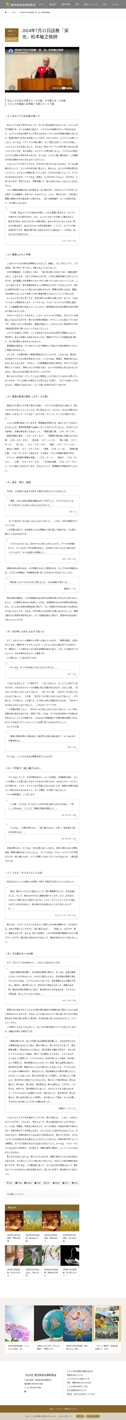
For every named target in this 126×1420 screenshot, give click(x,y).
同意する (80, 1416)
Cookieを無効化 (93, 1416)
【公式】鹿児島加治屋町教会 (40, 1375)
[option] (19, 1329)
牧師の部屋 (66, 4)
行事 (77, 4)
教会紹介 (52, 4)
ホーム (41, 4)
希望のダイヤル (70, 1409)
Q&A (104, 4)
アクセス (115, 4)
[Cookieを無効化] (123, 1416)
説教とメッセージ (91, 4)
